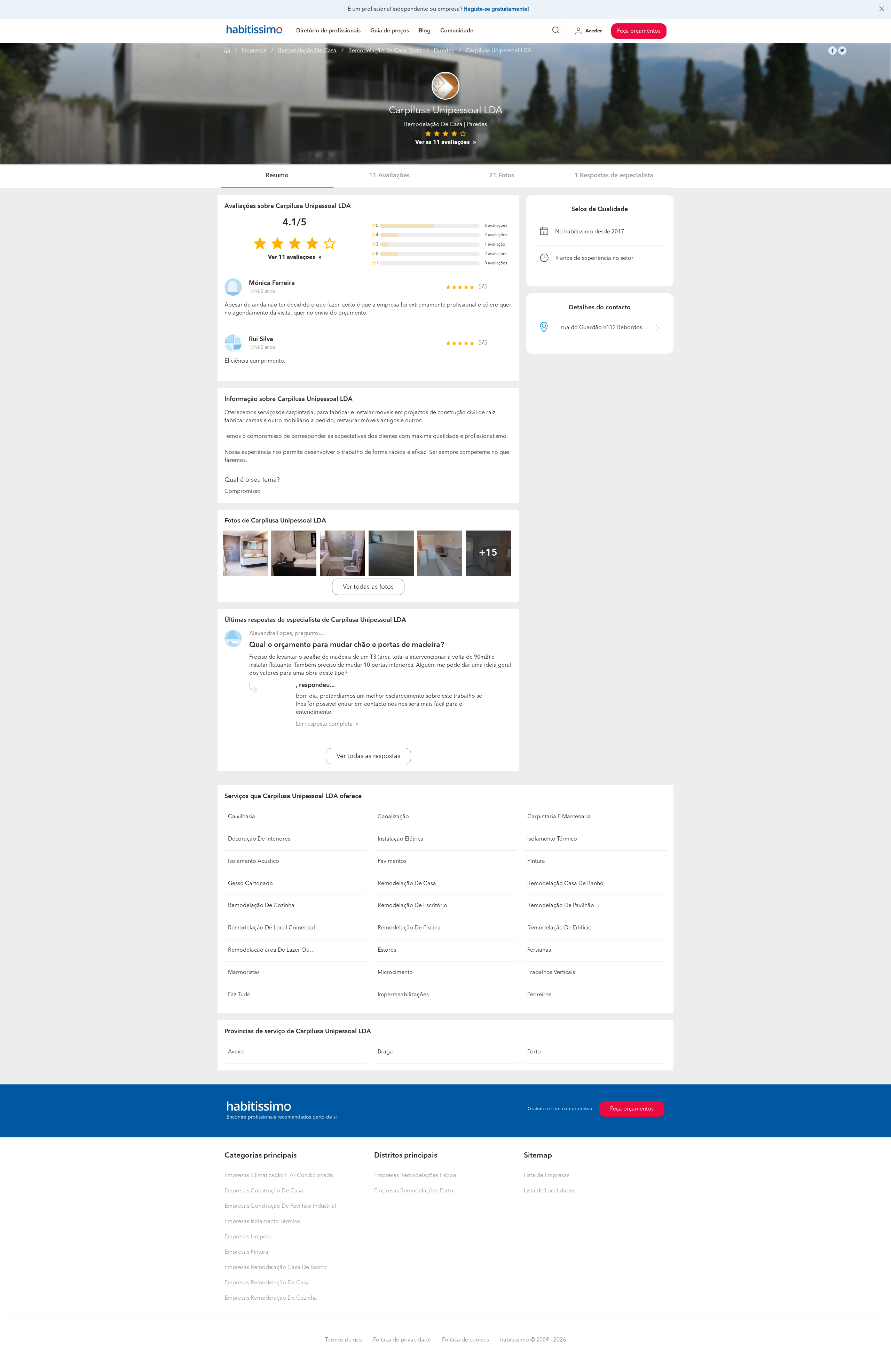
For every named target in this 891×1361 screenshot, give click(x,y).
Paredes (444, 51)
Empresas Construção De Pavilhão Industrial (280, 1206)
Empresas (254, 51)
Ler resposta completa (324, 724)
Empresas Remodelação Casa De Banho (275, 1267)
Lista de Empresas (546, 1175)
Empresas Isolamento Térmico (262, 1221)
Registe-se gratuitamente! (496, 9)
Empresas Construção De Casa (263, 1191)
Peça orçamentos (639, 31)
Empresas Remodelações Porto (413, 1191)
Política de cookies (465, 1340)
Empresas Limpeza (248, 1237)
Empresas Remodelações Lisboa (415, 1175)
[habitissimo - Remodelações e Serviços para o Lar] (254, 31)
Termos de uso (343, 1340)
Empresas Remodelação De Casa (266, 1283)
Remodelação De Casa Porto (385, 51)
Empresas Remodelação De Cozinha (270, 1298)
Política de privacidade (402, 1340)
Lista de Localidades (549, 1191)
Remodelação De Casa (307, 51)
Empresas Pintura (246, 1252)
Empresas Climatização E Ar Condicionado (278, 1175)
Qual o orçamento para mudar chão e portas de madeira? (346, 645)
